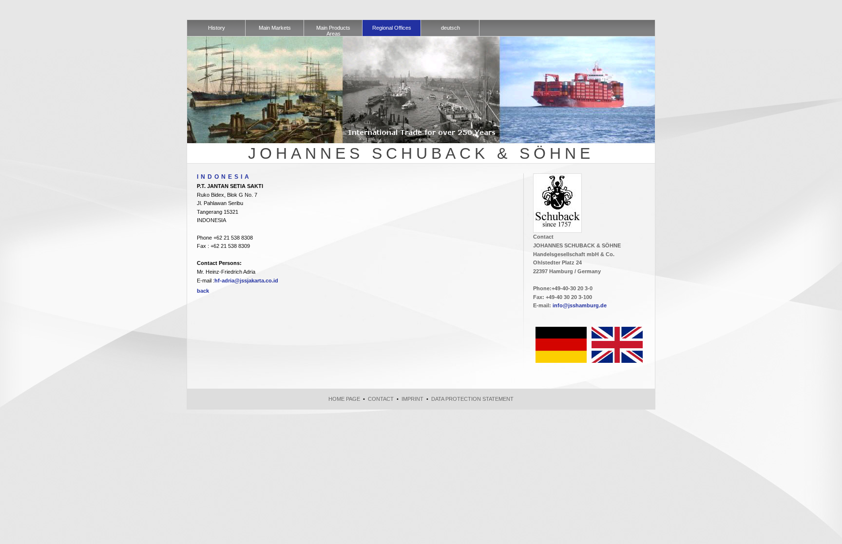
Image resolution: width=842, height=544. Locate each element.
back (203, 291)
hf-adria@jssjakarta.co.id (246, 280)
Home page (344, 399)
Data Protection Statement (472, 399)
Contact (381, 399)
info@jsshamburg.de (580, 305)
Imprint (412, 399)
